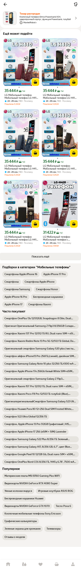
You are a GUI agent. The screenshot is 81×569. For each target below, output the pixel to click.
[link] (21, 274)
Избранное (40, 564)
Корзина (57, 564)
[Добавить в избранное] (35, 42)
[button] (5, 4)
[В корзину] (35, 82)
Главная (8, 564)
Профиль (73, 564)
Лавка (24, 564)
